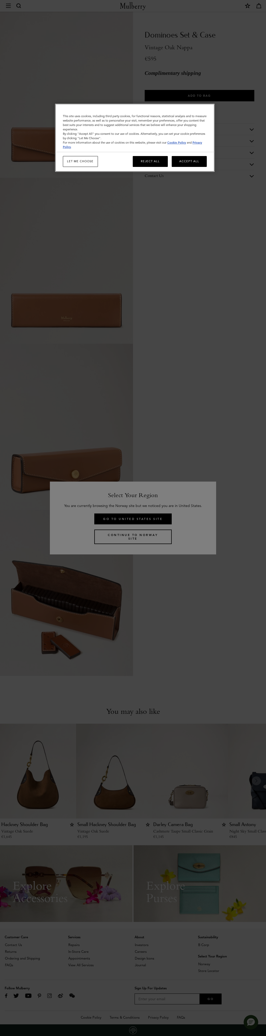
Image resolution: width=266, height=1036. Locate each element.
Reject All (150, 161)
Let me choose (80, 161)
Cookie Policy (176, 142)
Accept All (189, 161)
